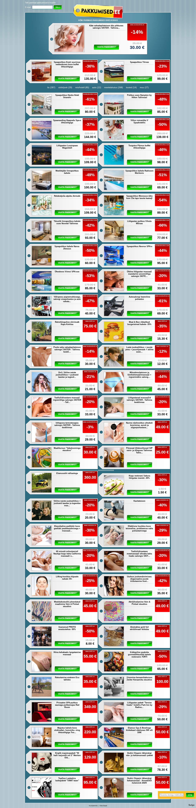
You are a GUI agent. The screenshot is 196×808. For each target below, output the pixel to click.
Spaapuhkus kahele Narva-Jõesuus (67, 247)
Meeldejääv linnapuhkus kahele (67, 172)
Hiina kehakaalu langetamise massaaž (67, 653)
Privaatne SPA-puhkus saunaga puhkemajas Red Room (67, 704)
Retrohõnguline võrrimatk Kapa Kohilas (67, 323)
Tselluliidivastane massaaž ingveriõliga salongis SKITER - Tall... (67, 400)
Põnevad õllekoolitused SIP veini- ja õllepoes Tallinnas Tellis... (139, 450)
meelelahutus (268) (113, 87)
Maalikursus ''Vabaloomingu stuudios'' (67, 449)
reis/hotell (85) (82, 87)
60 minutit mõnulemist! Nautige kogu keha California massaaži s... (67, 553)
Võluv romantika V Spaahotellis (139, 121)
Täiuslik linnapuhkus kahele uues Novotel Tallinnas (67, 222)
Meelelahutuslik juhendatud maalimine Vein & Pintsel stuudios (67, 604)
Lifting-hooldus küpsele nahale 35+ (67, 577)
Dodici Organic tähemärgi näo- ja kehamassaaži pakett (139, 754)
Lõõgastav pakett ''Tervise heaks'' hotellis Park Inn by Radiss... (139, 704)
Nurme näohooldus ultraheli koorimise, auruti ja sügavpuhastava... (139, 425)
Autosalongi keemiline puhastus (139, 298)
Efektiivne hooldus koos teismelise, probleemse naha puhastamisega (139, 528)
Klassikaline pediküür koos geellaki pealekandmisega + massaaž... (67, 528)
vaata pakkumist (106, 47)
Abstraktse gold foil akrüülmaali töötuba (139, 628)
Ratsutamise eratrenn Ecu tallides (67, 678)
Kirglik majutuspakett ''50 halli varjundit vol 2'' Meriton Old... (67, 755)
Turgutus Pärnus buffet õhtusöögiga (139, 146)
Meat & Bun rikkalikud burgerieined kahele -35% (139, 323)
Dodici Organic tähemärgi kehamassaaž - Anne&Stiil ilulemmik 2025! (139, 780)
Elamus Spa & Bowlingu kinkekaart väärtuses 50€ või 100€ (139, 730)
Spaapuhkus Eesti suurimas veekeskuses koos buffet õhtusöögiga (67, 64)
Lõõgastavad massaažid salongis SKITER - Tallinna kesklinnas (139, 400)
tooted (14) (131, 87)
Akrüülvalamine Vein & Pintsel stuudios (139, 603)
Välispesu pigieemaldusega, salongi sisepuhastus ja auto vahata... (67, 299)
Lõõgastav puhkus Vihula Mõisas (139, 222)
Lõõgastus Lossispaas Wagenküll (67, 146)
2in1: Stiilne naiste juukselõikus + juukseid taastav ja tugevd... (67, 374)
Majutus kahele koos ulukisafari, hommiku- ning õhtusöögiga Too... (67, 730)
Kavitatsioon (139, 501)
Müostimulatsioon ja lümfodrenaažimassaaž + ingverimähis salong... (139, 374)
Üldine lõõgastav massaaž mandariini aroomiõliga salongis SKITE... (139, 273)
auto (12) (96, 87)
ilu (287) (51, 87)
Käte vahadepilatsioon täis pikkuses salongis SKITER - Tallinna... (106, 26)
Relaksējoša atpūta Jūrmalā (67, 196)
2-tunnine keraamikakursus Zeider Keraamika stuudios (139, 678)
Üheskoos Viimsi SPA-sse (67, 271)
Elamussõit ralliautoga (67, 473)
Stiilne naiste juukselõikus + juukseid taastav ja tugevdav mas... (67, 503)
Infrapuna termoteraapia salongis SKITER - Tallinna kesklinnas (67, 425)
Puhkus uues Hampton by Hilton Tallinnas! (139, 96)
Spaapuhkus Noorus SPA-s (139, 246)
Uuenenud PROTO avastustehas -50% (67, 628)
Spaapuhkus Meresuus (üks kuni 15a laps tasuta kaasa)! (139, 197)
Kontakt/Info (93, 805)
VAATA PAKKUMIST (67, 490)
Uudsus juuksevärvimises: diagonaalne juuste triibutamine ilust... (139, 578)
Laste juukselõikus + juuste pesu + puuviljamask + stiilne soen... (139, 349)
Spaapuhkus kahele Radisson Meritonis (139, 172)
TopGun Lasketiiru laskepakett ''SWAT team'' (67, 779)
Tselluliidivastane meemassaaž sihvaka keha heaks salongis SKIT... (139, 553)
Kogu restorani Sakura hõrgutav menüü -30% (139, 477)
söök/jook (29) (65, 87)
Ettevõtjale (103, 805)
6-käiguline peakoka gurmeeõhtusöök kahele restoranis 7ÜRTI (139, 654)
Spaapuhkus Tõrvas (139, 62)
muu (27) (144, 87)
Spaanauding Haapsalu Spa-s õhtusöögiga (67, 121)
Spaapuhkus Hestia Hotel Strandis (67, 96)
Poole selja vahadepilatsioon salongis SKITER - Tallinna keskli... (67, 349)
